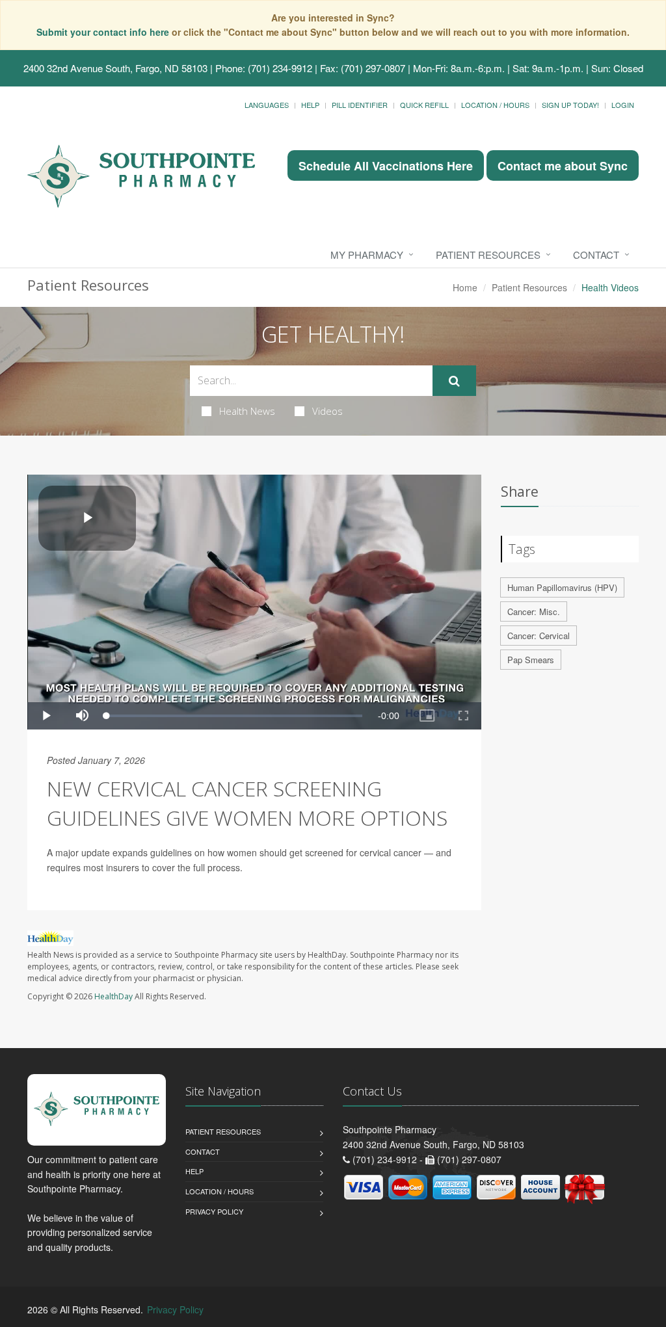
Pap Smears (530, 659)
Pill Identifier (360, 104)
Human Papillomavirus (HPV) (562, 587)
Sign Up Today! (570, 104)
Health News (247, 410)
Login (622, 104)
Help (310, 104)
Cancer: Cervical (538, 635)
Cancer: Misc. (533, 611)
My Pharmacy (366, 254)
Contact (596, 254)
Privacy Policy (214, 1211)
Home (465, 287)
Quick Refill (424, 104)
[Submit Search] (454, 381)
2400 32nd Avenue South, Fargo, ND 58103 (115, 68)
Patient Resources (488, 254)
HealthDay (113, 996)
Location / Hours (495, 104)
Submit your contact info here (104, 31)
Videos (327, 410)
